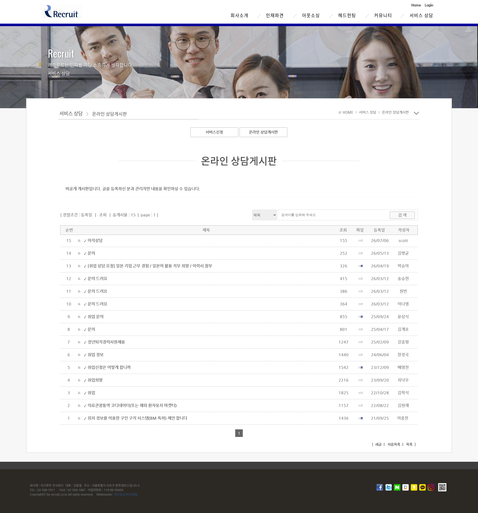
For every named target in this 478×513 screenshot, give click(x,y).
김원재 (403, 405)
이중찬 (403, 418)
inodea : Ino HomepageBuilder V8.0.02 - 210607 (397, 465)
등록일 (86, 214)
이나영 (403, 304)
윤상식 (403, 316)
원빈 (403, 291)
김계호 (403, 329)
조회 (103, 214)
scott (403, 240)
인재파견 (275, 15)
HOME (348, 112)
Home (416, 5)
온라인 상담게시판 (263, 132)
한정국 (403, 354)
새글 (378, 444)
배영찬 (403, 367)
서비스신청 (214, 132)
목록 (409, 444)
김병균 (403, 253)
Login (429, 5)
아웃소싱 (311, 15)
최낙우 (403, 380)
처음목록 (393, 444)
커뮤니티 (383, 15)
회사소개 (239, 15)
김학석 (403, 392)
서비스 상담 (421, 15)
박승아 (403, 265)
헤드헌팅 (347, 15)
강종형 (403, 342)
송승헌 (403, 278)
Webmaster (104, 494)
